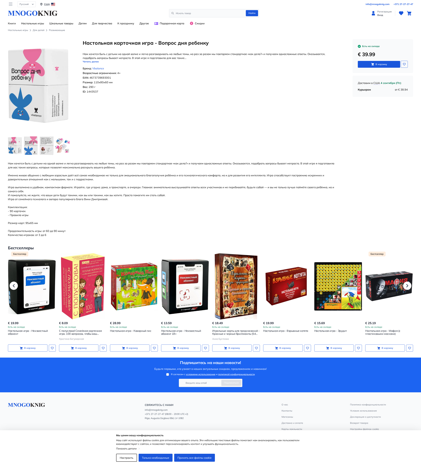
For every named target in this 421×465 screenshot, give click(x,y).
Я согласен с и (213, 374)
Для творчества (102, 23)
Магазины (287, 416)
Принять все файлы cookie (194, 457)
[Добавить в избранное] (404, 64)
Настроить (126, 457)
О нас (285, 404)
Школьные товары (61, 23)
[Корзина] (409, 13)
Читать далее (91, 61)
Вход (380, 15)
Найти (251, 13)
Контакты (287, 410)
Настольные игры (32, 23)
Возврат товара (359, 422)
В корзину (381, 64)
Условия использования (363, 410)
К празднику (125, 23)
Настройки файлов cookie (364, 429)
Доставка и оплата (292, 422)
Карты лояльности (292, 429)
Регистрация (384, 11)
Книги (12, 23)
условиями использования (200, 374)
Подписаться (231, 382)
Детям (83, 23)
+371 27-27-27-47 (403, 4)
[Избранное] (401, 13)
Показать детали (126, 448)
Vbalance (98, 68)
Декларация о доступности (365, 416)
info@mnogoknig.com (378, 4)
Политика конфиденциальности (368, 404)
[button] (14, 286)
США (376, 83)
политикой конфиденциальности (236, 374)
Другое (144, 23)
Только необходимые (155, 457)
